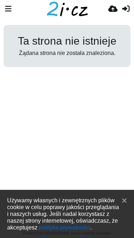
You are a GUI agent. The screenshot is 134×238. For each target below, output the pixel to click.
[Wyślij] (113, 9)
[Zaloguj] (125, 9)
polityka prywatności (64, 227)
